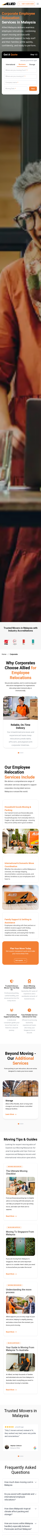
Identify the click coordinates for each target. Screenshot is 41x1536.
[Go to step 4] (22, 752)
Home (4, 654)
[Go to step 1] (18, 752)
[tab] (10, 64)
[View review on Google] (35, 1448)
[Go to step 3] (21, 752)
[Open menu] (38, 4)
